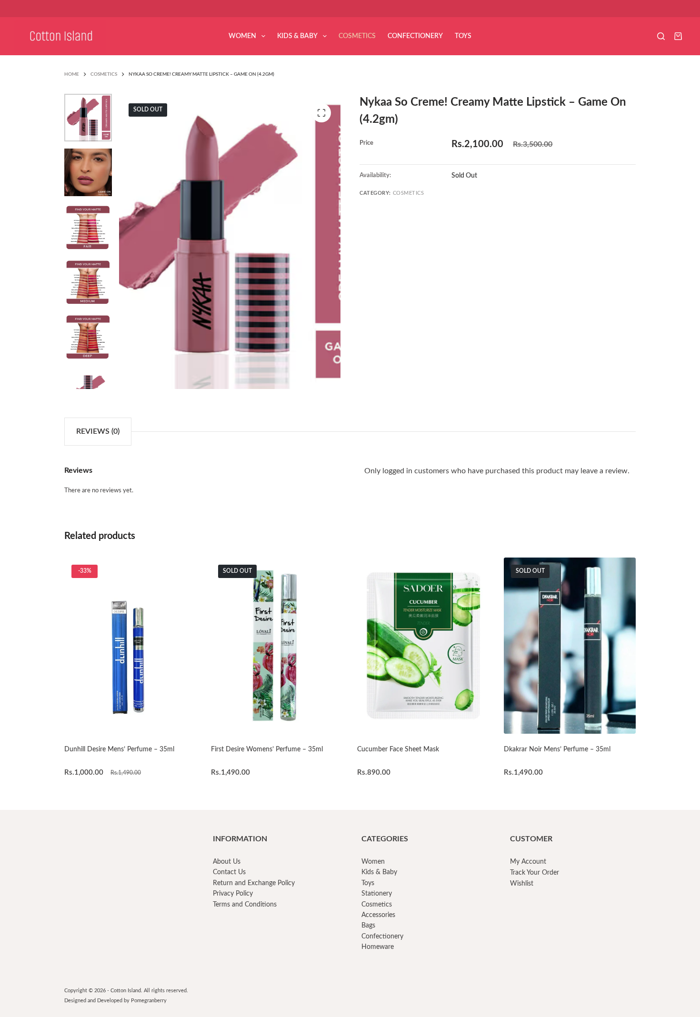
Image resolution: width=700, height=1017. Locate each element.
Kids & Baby (297, 36)
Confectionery (415, 36)
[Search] (661, 36)
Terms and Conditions (245, 904)
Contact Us (229, 872)
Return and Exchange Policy (254, 883)
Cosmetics (357, 36)
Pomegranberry (149, 1000)
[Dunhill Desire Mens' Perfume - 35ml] (130, 646)
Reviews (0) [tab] (98, 431)
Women (242, 36)
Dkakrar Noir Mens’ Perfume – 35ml (557, 749)
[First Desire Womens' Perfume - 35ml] (277, 646)
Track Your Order (534, 872)
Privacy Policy (233, 893)
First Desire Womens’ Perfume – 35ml (267, 749)
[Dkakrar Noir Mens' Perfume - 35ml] (570, 646)
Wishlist (521, 883)
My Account (528, 861)
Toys (463, 36)
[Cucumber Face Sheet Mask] (423, 646)
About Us (226, 861)
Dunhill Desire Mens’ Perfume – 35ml (119, 749)
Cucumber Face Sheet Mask (398, 749)
